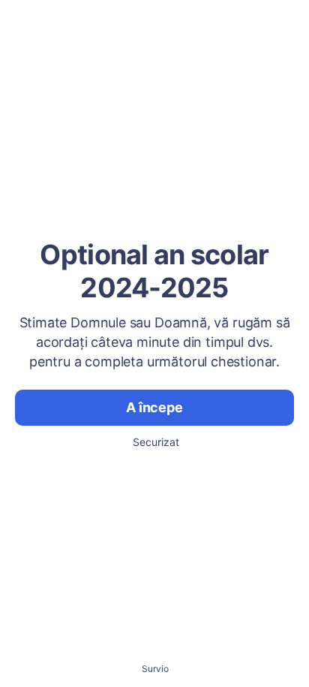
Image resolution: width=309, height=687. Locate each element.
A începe (154, 407)
